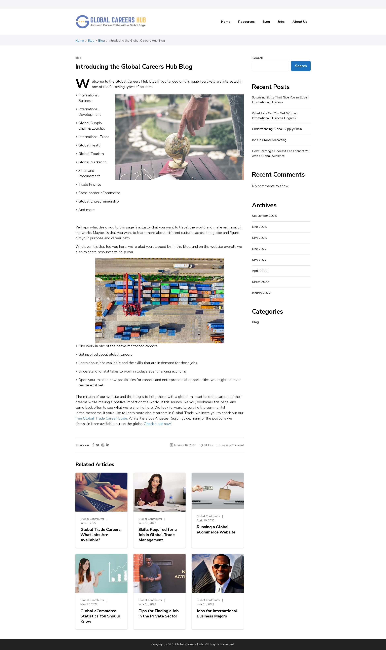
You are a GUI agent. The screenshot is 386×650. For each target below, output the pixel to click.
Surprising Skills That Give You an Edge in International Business (281, 99)
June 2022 (259, 249)
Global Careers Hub (189, 644)
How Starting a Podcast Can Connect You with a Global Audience (281, 153)
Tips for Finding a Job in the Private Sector (159, 613)
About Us (300, 21)
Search (257, 58)
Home (225, 21)
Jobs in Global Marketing (269, 140)
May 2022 (259, 260)
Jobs (281, 21)
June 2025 (259, 227)
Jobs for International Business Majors (217, 613)
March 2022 (260, 282)
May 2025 (259, 238)
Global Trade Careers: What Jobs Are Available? (101, 535)
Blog (266, 21)
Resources (246, 21)
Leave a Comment (232, 445)
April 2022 (260, 271)
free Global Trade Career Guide (101, 418)
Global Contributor (92, 519)
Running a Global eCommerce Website (216, 529)
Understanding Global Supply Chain (277, 129)
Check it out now (157, 423)
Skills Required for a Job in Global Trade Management (158, 535)
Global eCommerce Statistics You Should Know (100, 616)
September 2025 (264, 216)
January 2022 (261, 293)
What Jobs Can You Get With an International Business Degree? (274, 115)
